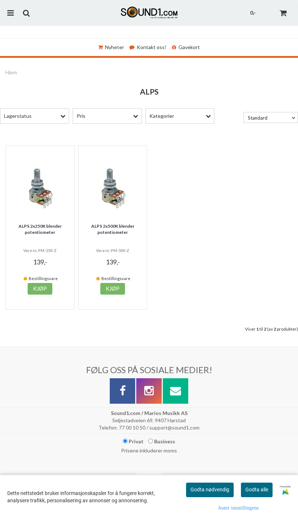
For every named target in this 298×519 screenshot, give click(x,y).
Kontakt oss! (151, 47)
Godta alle (256, 489)
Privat (136, 441)
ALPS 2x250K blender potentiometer (40, 229)
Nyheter (114, 47)
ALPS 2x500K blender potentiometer (112, 229)
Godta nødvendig (209, 489)
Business (164, 441)
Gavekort (189, 47)
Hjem (11, 72)
